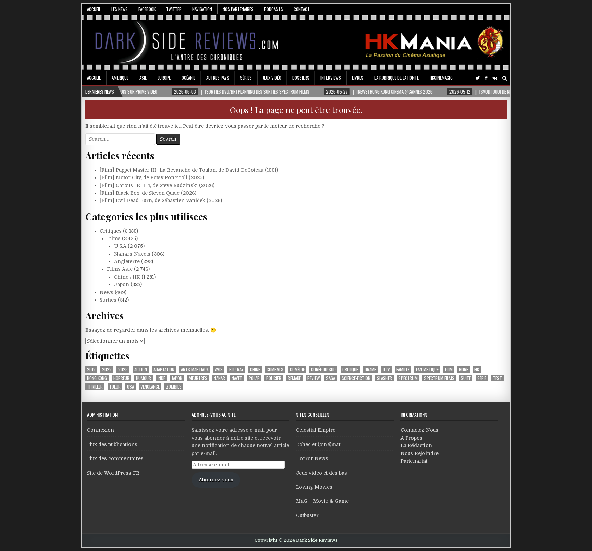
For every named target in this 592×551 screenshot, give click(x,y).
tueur (115, 386)
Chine (255, 369)
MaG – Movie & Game (322, 501)
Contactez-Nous (419, 430)
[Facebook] (486, 78)
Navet (237, 378)
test (497, 378)
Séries (246, 77)
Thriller (95, 386)
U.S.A (120, 246)
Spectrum (408, 378)
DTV (386, 369)
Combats (275, 369)
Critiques (111, 231)
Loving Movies (314, 487)
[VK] (494, 78)
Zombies (174, 386)
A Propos (411, 438)
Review (313, 378)
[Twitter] (478, 78)
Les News (119, 8)
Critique (350, 369)
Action (140, 369)
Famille (402, 369)
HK (476, 369)
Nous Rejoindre (419, 453)
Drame (370, 369)
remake (294, 378)
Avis (219, 369)
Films (114, 238)
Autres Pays (217, 77)
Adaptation (163, 369)
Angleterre (127, 261)
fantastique (427, 369)
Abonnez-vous (216, 479)
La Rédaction (416, 445)
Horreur (121, 378)
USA (130, 386)
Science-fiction (356, 378)
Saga (330, 378)
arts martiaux (195, 369)
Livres (357, 77)
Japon (121, 284)
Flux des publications (112, 444)
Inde (161, 378)
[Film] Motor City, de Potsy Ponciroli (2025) (152, 177)
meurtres (198, 378)
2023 (123, 369)
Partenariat (413, 461)
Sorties (108, 300)
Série (481, 378)
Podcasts (273, 8)
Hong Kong (97, 378)
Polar (254, 378)
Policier (273, 378)
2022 (107, 369)
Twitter (174, 8)
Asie (143, 77)
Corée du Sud (323, 369)
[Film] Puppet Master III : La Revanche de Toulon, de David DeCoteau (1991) (189, 170)
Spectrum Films (439, 378)
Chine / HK (127, 277)
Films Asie (120, 269)
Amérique (120, 77)
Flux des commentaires (115, 458)
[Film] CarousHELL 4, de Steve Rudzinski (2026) (157, 185)
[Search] (504, 78)
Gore (463, 369)
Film (449, 369)
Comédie (297, 369)
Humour (143, 378)
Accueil (94, 8)
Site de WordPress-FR (113, 473)
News (106, 292)
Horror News (312, 458)
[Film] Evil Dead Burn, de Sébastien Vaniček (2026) (161, 200)
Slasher (384, 378)
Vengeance (150, 386)
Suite (466, 378)
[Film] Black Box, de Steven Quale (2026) (148, 193)
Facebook (147, 8)
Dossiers (300, 77)
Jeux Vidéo (272, 77)
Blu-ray (236, 369)
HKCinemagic (441, 77)
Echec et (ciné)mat (318, 444)
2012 (91, 369)
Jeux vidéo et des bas (321, 473)
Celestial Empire (315, 430)
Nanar (219, 378)
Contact (302, 8)
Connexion (100, 430)
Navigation (202, 8)
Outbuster (307, 515)
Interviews (330, 77)
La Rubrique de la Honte (396, 77)
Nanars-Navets (132, 254)
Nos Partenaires (238, 8)
